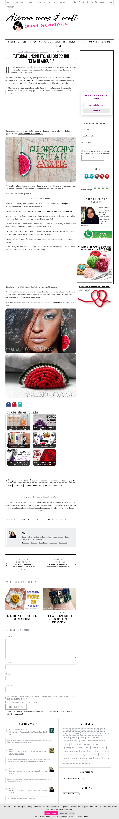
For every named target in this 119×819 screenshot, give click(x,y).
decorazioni (97, 737)
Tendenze (44, 52)
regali (107, 751)
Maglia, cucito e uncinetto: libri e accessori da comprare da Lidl (28, 792)
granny (95, 744)
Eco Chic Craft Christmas (96, 741)
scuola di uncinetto (33, 485)
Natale (103, 748)
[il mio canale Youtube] (101, 178)
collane (66, 737)
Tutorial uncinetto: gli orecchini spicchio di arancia (59, 563)
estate (63, 481)
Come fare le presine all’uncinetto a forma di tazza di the (23, 564)
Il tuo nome (85, 129)
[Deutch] (99, 190)
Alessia (25, 533)
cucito (36, 42)
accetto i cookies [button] (51, 813)
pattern (91, 751)
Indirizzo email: (86, 142)
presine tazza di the (29, 80)
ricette (60, 46)
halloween (80, 748)
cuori (88, 737)
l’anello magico (62, 203)
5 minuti (82, 730)
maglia (47, 42)
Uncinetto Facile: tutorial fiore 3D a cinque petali (22, 617)
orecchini (18, 485)
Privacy (10, 7)
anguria (13, 481)
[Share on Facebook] (8, 406)
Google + (69, 520)
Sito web (9, 685)
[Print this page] (20, 406)
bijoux (34, 481)
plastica (99, 751)
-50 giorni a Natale (70, 730)
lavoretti (60, 42)
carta (91, 733)
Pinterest (53, 520)
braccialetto (75, 733)
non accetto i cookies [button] (67, 813)
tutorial (105, 42)
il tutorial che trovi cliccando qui (30, 134)
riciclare (94, 755)
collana (106, 733)
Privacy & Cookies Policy (63, 809)
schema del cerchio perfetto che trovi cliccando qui (52, 211)
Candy (84, 733)
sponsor (98, 758)
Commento (10, 637)
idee (83, 42)
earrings (53, 481)
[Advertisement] (97, 24)
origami (83, 751)
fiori (72, 744)
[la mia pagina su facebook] (86, 178)
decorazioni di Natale (71, 741)
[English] (95, 190)
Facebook (25, 520)
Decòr (20, 52)
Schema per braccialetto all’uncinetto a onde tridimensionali (59, 619)
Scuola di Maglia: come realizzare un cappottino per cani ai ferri (28, 772)
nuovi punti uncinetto (71, 751)
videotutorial (84, 762)
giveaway (87, 744)
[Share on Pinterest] (14, 406)
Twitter (39, 520)
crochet (43, 481)
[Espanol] (103, 190)
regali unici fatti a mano (72, 755)
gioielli (72, 481)
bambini (93, 42)
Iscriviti (96, 111)
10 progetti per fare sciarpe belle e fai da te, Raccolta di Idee (28, 733)
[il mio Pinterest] (106, 178)
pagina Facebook (61, 302)
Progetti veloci (31, 52)
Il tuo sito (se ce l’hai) (88, 136)
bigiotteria (23, 481)
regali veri (86, 755)
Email (8, 674)
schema (66, 758)
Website (25, 542)
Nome (8, 663)
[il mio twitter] (91, 178)
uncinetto (13, 42)
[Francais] (107, 190)
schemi (74, 758)
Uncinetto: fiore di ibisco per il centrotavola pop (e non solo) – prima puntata (27, 753)
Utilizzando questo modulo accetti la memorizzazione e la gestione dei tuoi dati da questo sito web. (41, 697)
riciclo (73, 42)
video (26, 42)
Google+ (53, 542)
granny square (69, 748)
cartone (98, 733)
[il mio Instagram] (96, 178)
